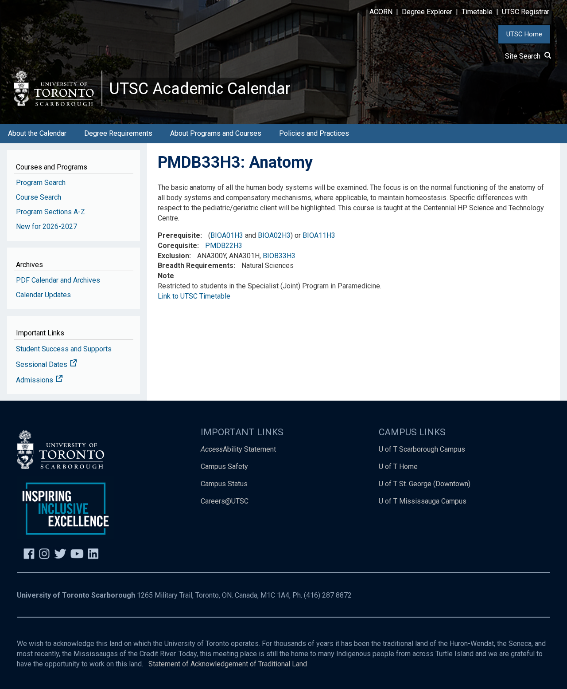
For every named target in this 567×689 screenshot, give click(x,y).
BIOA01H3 (226, 235)
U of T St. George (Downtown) (424, 484)
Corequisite (177, 245)
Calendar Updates (43, 295)
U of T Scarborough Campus (422, 449)
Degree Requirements (118, 133)
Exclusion (173, 256)
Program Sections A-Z (50, 212)
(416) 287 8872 (328, 595)
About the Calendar (37, 133)
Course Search (38, 197)
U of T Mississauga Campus (422, 501)
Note (166, 276)
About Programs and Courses (215, 133)
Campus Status (224, 484)
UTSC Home (524, 34)
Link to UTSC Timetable (194, 296)
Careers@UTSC (225, 501)
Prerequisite (179, 235)
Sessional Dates (42, 364)
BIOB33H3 (279, 256)
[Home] (58, 88)
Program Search (41, 182)
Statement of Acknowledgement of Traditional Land (227, 664)
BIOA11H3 (319, 235)
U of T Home (398, 466)
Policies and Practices (314, 133)
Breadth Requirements (195, 265)
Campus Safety (224, 466)
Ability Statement (238, 449)
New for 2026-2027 (46, 226)
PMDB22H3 (223, 245)
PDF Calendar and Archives (58, 280)
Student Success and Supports (64, 349)
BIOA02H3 (274, 235)
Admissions (35, 380)
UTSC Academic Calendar (200, 88)
